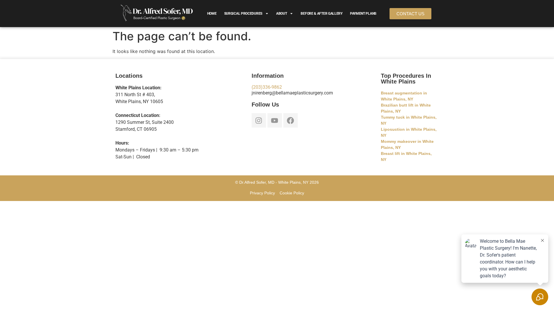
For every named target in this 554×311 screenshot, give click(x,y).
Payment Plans (363, 14)
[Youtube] (274, 120)
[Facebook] (290, 120)
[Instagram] (259, 120)
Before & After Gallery (321, 14)
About (281, 14)
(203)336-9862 (267, 87)
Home (212, 14)
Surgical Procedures (243, 14)
